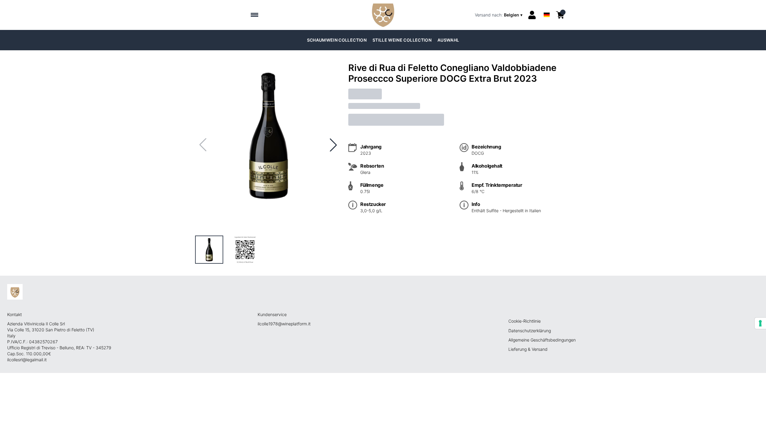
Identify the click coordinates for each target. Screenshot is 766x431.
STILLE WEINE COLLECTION (402, 40)
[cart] (560, 15)
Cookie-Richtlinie (524, 321)
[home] (383, 15)
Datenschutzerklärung (529, 330)
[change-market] (499, 15)
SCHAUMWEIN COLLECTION (337, 40)
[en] (546, 7)
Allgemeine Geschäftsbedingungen (542, 339)
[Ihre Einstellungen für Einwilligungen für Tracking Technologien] (760, 323)
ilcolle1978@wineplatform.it (284, 323)
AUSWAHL (448, 40)
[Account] (532, 15)
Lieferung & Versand (528, 349)
